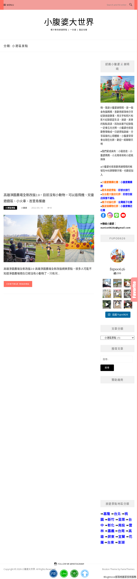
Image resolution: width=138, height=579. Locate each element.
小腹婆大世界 (69, 22)
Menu (10, 4)
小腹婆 (24, 208)
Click (134, 289)
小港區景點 (10, 208)
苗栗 (121, 519)
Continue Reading (17, 283)
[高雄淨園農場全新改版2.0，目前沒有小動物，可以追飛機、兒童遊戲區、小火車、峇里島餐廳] (49, 238)
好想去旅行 (124, 190)
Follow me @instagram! (71, 563)
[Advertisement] (49, 125)
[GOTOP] (85, 573)
